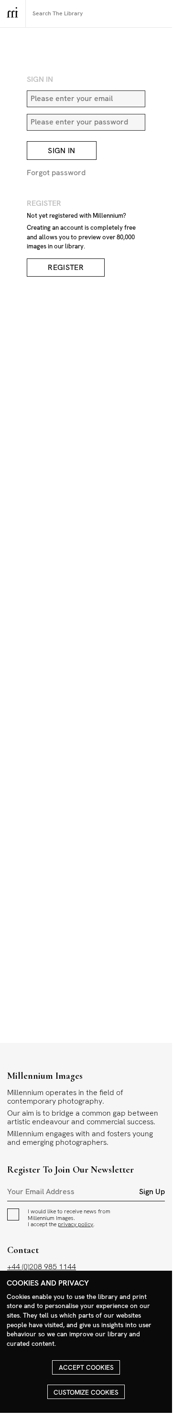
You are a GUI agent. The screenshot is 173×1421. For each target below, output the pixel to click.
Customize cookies (86, 1392)
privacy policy (75, 1224)
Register (66, 268)
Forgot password (56, 173)
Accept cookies (86, 1367)
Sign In (61, 150)
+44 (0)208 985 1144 (41, 1267)
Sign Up (152, 1192)
